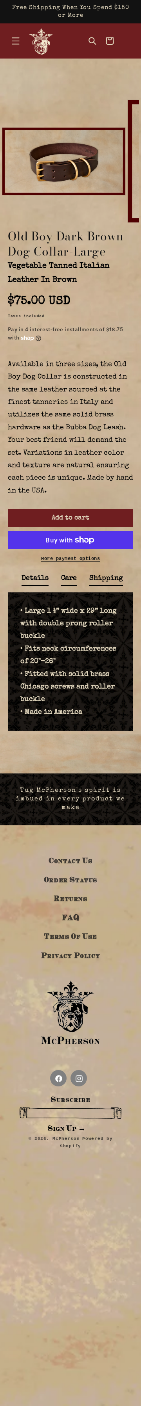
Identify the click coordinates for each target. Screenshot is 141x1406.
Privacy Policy (70, 955)
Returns (70, 898)
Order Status (70, 879)
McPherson (66, 1138)
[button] (15, 41)
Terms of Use (70, 936)
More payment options (70, 559)
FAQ (71, 917)
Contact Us (70, 860)
